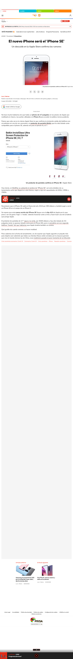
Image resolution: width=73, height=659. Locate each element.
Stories (47, 590)
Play (36, 655)
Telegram (42, 91)
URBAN (57, 11)
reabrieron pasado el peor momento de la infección (52, 238)
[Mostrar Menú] (2, 15)
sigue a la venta (29, 221)
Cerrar (70, 26)
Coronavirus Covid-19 (30, 241)
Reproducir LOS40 (69, 199)
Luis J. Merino (5, 96)
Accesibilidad (15, 612)
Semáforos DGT (65, 32)
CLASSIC (22, 11)
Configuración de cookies (51, 612)
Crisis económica (42, 241)
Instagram (25, 590)
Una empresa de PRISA (36, 619)
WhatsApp (38, 91)
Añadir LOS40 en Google (13, 107)
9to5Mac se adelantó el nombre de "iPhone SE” (29, 188)
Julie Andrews (40, 32)
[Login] (70, 15)
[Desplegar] (36, 649)
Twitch (43, 590)
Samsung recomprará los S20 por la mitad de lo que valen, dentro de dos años (25, 579)
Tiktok (29, 590)
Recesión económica (59, 241)
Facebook (30, 91)
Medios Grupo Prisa (36, 624)
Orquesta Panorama (52, 32)
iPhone (51, 241)
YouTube (33, 590)
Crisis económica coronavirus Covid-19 (12, 241)
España (4, 21)
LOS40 (4, 11)
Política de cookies (38, 612)
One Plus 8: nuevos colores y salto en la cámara (46, 578)
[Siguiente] (70, 32)
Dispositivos (18, 36)
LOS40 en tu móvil (64, 612)
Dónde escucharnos (36, 614)
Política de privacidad (26, 612)
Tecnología (10, 36)
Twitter (34, 91)
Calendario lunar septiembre (25, 32)
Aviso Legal (7, 612)
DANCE (39, 11)
